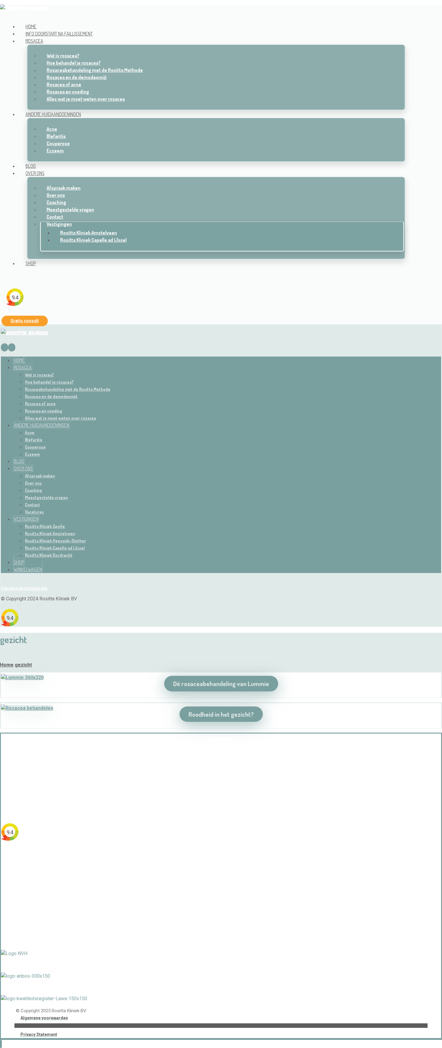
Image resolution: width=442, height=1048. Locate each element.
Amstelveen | (212, 858)
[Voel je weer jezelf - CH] (23, 8)
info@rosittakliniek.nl (221, 794)
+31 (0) (207, 772)
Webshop (221, 902)
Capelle (235, 858)
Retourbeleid (221, 923)
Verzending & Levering (221, 912)
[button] (8, 275)
